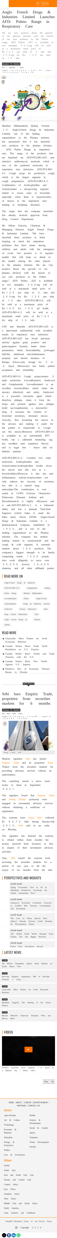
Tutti (36, 614)
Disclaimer (18, 1221)
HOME (11, 1102)
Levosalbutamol (10, 598)
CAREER (27, 1102)
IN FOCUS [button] (42, 3)
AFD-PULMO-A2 (11, 588)
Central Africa (11, 1184)
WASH (33, 1147)
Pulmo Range (10, 593)
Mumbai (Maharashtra (33, 593)
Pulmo (26, 598)
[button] (53, 3)
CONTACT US (34, 1105)
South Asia (9, 1170)
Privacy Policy (45, 1221)
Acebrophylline (10, 604)
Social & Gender (39, 1128)
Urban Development (39, 1142)
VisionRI (8, 1221)
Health (32, 1115)
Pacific (7, 1165)
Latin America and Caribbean (19, 1213)
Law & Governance (14, 1155)
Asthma (47, 588)
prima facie (35, 817)
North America (11, 1208)
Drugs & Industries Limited (36, 604)
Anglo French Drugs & (15, 619)
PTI (3, 67)
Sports (32, 1132)
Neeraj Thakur (17, 799)
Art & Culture (12, 1120)
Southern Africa (11, 1194)
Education (8, 1137)
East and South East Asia (19, 1175)
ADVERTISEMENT (40, 1102)
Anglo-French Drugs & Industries (19, 583)
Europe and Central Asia (17, 1179)
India (46, 609)
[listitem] (28, 889)
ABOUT (19, 1102)
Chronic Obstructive (27, 609)
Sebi (27, 758)
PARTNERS (21, 1105)
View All (49, 1081)
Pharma (37, 619)
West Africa (10, 1198)
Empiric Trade (10, 762)
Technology (9, 1125)
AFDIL (7, 625)
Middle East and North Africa (20, 1203)
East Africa (10, 1189)
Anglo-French (41, 598)
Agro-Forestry (10, 1115)
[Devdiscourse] (4, 7)
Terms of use (30, 1221)
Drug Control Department (15, 614)
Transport (34, 1137)
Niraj (50, 762)
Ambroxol (8, 609)
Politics (7, 1150)
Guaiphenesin (32, 588)
